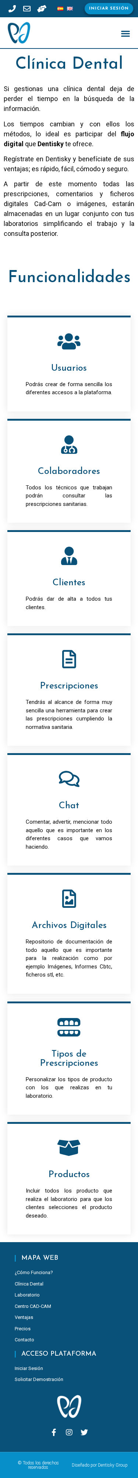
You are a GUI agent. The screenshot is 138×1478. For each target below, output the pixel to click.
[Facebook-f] (54, 1432)
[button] (109, 8)
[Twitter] (84, 1432)
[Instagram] (69, 1432)
